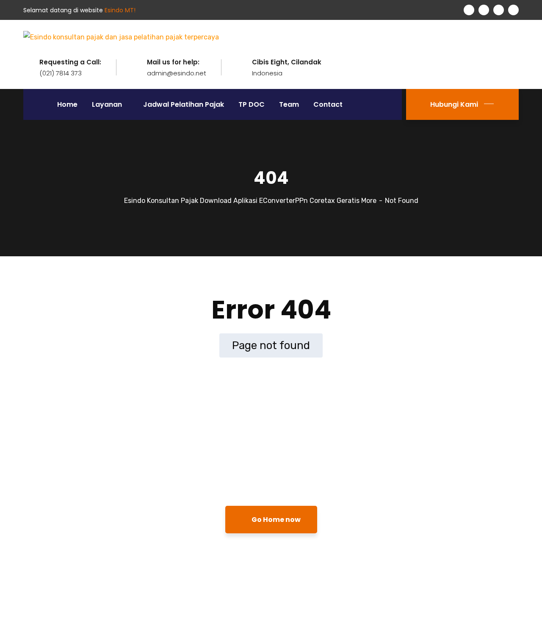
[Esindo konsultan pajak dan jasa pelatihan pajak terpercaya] (121, 37)
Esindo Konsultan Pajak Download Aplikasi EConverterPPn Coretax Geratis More (250, 201)
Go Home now (275, 519)
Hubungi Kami (454, 104)
